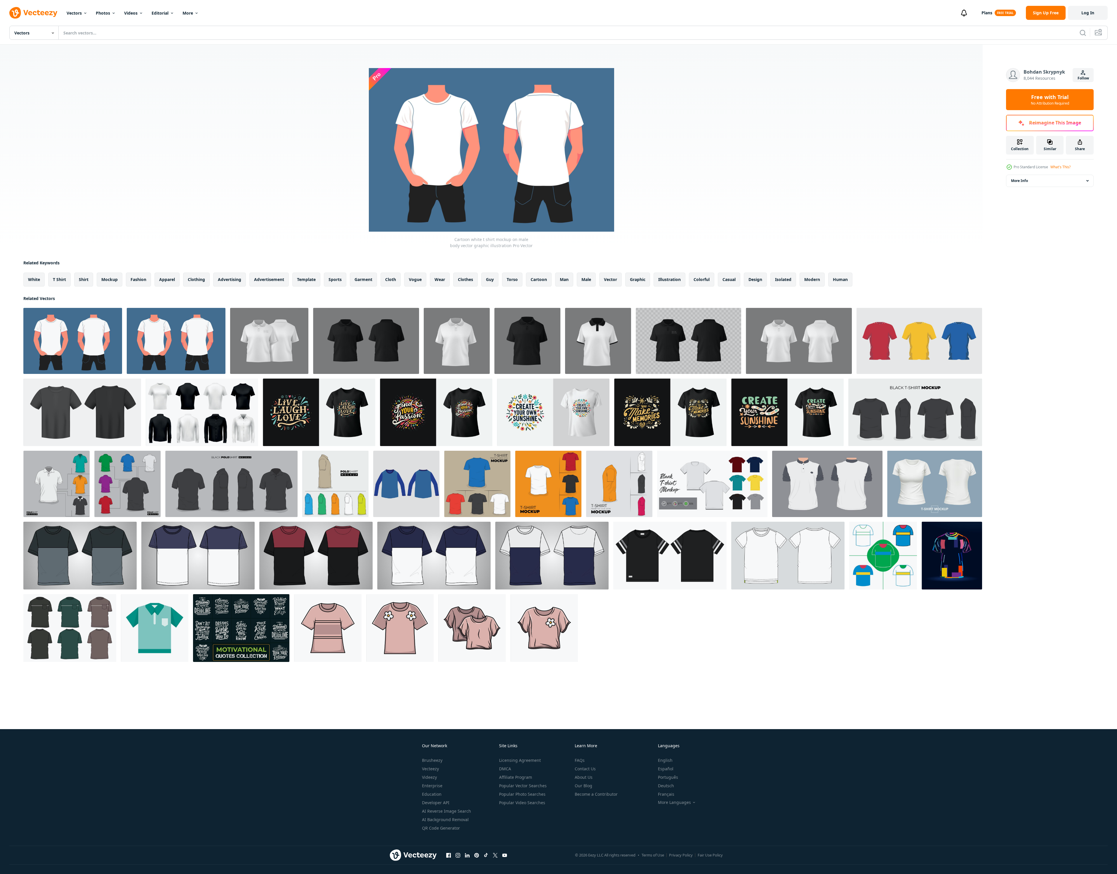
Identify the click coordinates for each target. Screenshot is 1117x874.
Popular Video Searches (522, 802)
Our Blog (583, 785)
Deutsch (666, 785)
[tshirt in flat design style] (883, 555)
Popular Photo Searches (522, 794)
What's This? (1060, 166)
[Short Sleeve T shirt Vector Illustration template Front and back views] (788, 555)
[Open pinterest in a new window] (476, 855)
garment (363, 279)
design (755, 279)
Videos (131, 13)
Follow (1083, 78)
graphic (637, 279)
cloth (390, 279)
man (564, 279)
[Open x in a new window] (495, 855)
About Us (584, 777)
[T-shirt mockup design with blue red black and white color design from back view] (477, 484)
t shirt (59, 279)
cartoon (539, 279)
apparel (167, 279)
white (34, 279)
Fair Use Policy (710, 855)
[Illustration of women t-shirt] (328, 628)
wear (440, 279)
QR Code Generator (441, 828)
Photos (103, 13)
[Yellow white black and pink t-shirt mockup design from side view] (619, 484)
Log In (1087, 12)
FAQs (580, 760)
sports (335, 279)
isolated (783, 279)
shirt (83, 279)
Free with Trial (1050, 99)
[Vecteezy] (33, 13)
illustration (669, 279)
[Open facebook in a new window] (448, 855)
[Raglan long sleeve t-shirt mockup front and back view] (406, 484)
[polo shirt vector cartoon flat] (827, 484)
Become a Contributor (596, 794)
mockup (109, 279)
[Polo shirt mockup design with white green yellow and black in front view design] (56, 484)
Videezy (429, 777)
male (586, 279)
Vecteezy (430, 768)
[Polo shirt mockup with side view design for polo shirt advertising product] (335, 484)
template (306, 279)
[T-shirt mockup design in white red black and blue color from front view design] (548, 484)
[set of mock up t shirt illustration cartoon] (919, 341)
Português (668, 777)
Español (665, 768)
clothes (465, 279)
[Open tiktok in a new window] (486, 855)
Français (666, 794)
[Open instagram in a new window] (458, 855)
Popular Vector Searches (523, 785)
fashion (138, 279)
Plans (986, 12)
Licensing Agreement (520, 760)
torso (512, 279)
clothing (196, 279)
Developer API (435, 802)
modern (812, 279)
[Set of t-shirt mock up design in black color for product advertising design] (915, 412)
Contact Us (585, 768)
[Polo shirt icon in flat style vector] (154, 628)
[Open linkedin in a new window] (467, 855)
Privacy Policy (681, 855)
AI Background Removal (445, 819)
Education (432, 794)
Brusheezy (432, 760)
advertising (229, 279)
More (188, 13)
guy (490, 279)
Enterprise (432, 785)
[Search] (1082, 32)
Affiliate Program (515, 777)
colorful (702, 279)
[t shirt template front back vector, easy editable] (712, 484)
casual (729, 279)
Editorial (160, 13)
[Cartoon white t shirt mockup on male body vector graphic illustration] (72, 341)
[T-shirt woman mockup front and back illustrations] (934, 484)
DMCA (505, 768)
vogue (415, 279)
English (665, 760)
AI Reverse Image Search (446, 811)
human (840, 279)
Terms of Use (653, 855)
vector (610, 279)
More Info (1019, 180)
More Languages (674, 802)
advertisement (269, 279)
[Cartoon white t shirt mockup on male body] (176, 341)
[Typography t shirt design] (319, 412)
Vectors (74, 13)
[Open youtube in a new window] (504, 855)
